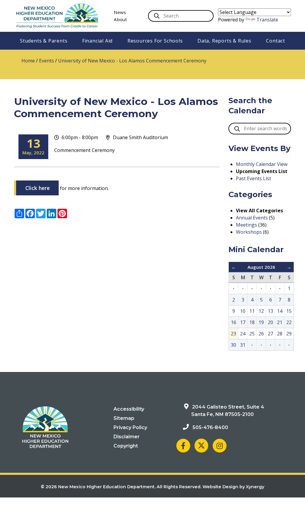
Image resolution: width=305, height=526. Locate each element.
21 (279, 322)
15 (289, 311)
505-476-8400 (210, 427)
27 (270, 333)
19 (261, 322)
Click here (37, 187)
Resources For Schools (155, 40)
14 (279, 311)
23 (233, 333)
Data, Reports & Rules (224, 40)
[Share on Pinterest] (62, 213)
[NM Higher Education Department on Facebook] (183, 445)
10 (242, 311)
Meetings (246, 225)
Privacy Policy (130, 427)
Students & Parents (43, 40)
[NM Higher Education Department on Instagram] (219, 445)
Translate (267, 19)
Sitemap (123, 418)
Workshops (249, 232)
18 (252, 322)
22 (289, 322)
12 (261, 311)
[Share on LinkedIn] (51, 213)
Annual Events (252, 217)
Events (46, 60)
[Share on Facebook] (30, 213)
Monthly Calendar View (261, 164)
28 (279, 333)
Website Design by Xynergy (233, 486)
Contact (275, 40)
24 (242, 333)
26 (261, 333)
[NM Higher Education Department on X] (201, 446)
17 (242, 322)
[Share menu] (19, 213)
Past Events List (253, 178)
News (120, 12)
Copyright (125, 446)
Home (28, 60)
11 (252, 311)
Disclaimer (126, 436)
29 (289, 333)
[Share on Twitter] (40, 213)
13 (270, 311)
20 (270, 322)
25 (252, 333)
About (120, 19)
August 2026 (261, 267)
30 (233, 345)
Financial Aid (97, 40)
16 (233, 322)
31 (242, 345)
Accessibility (128, 409)
